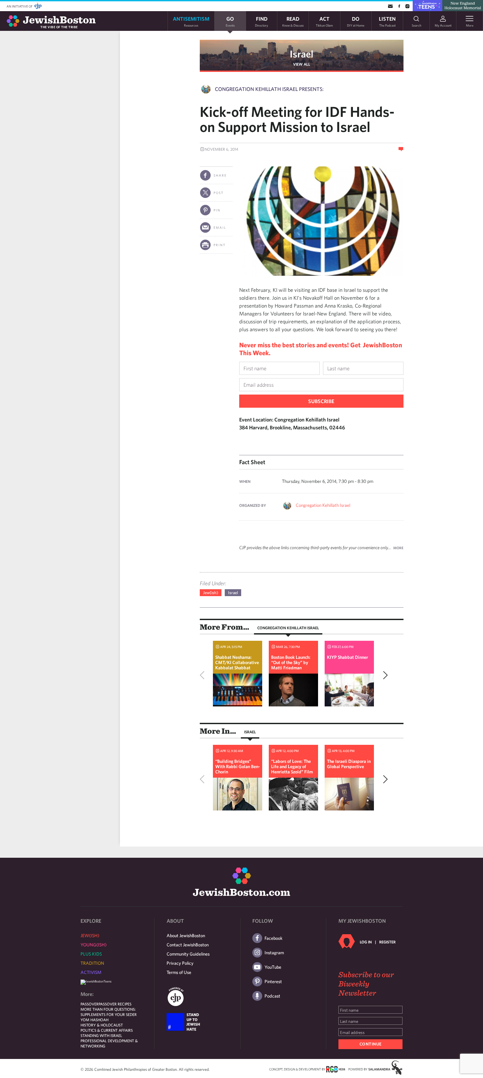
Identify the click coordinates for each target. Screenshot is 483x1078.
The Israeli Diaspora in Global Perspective (349, 764)
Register (387, 941)
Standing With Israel (101, 1035)
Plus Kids (91, 954)
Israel (301, 53)
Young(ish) (93, 944)
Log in (366, 941)
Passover (89, 1004)
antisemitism (191, 21)
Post (219, 193)
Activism (91, 972)
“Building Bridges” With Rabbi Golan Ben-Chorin (237, 766)
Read (293, 21)
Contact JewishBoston (188, 944)
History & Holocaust (101, 1025)
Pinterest (273, 981)
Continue (370, 1044)
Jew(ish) (210, 592)
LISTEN (387, 21)
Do (355, 21)
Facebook (273, 938)
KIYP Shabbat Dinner (347, 657)
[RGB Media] (335, 1069)
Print (220, 245)
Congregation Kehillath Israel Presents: (269, 89)
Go (230, 21)
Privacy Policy (180, 963)
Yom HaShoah (94, 1019)
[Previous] (203, 675)
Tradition (92, 963)
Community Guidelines (188, 954)
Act (324, 21)
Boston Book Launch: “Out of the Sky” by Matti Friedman (290, 662)
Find (261, 21)
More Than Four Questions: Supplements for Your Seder (108, 1012)
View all (301, 64)
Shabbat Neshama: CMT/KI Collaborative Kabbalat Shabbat (237, 662)
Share (220, 175)
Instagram (274, 952)
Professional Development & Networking (109, 1043)
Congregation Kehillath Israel (323, 505)
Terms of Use (179, 972)
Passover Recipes (115, 1004)
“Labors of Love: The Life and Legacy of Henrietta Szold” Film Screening (292, 769)
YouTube (272, 967)
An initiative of (20, 6)
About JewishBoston (186, 935)
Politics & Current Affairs (106, 1030)
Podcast (272, 996)
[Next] (383, 675)
